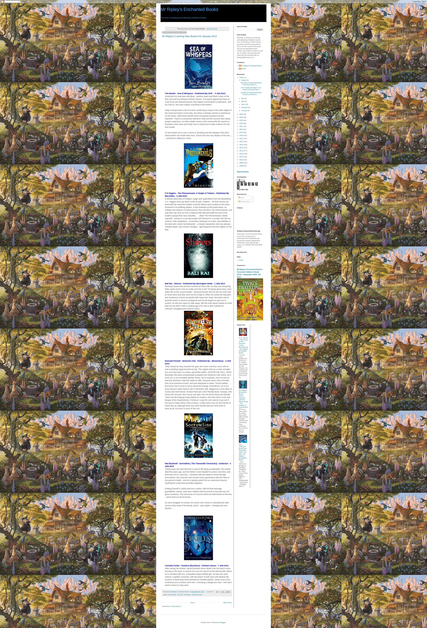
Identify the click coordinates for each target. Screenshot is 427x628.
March (243, 104)
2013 (241, 151)
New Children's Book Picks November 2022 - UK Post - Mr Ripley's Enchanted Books (243, 452)
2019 (241, 132)
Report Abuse (243, 172)
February (244, 107)
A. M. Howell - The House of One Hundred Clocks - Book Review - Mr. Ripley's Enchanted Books (243, 345)
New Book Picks (197, 595)
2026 (241, 77)
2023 (241, 120)
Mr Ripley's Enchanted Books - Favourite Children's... (251, 84)
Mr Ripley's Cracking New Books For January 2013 (189, 36)
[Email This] (221, 592)
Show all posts (212, 29)
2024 (241, 117)
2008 (241, 166)
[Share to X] (225, 592)
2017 (241, 138)
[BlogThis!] (223, 592)
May (243, 98)
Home (192, 602)
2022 (241, 123)
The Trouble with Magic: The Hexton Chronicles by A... (251, 88)
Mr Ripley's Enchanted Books (189, 9)
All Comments (245, 201)
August (244, 80)
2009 (241, 163)
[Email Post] (217, 592)
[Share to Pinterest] (229, 592)
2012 (241, 154)
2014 (241, 147)
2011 (241, 157)
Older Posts (227, 602)
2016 (241, 141)
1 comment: (210, 592)
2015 (241, 144)
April (243, 101)
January (244, 110)
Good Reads (172, 595)
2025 (241, 114)
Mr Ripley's (187, 595)
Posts (242, 197)
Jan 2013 (180, 595)
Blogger (223, 622)
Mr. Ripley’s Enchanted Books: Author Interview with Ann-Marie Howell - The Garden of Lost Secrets (243, 398)
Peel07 (243, 69)
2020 (241, 129)
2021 (241, 126)
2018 (241, 135)
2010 (241, 160)
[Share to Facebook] (227, 592)
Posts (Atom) (176, 606)
